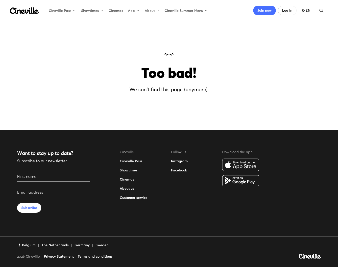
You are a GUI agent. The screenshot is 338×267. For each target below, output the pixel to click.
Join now (264, 10)
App (131, 10)
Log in (287, 10)
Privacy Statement (59, 256)
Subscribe (29, 207)
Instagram (179, 161)
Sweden (102, 245)
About (150, 10)
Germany (82, 245)
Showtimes (90, 10)
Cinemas (116, 10)
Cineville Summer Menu (184, 10)
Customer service (133, 197)
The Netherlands (55, 245)
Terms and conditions (95, 256)
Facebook (179, 170)
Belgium (29, 245)
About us (127, 188)
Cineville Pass (60, 10)
